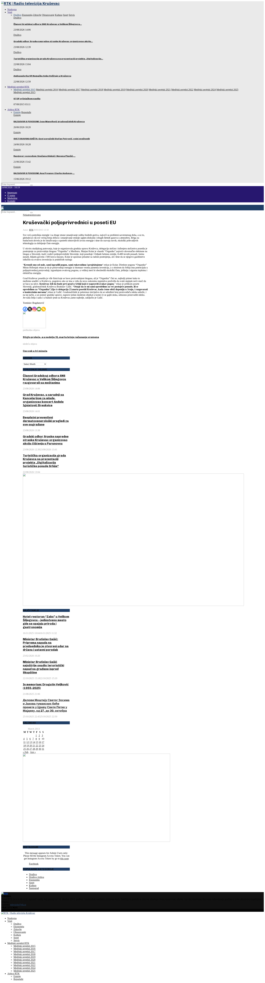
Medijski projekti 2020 (24, 959)
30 (40, 749)
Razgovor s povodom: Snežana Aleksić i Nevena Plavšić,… (44, 156)
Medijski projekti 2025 (24, 970)
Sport (31, 882)
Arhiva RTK (13, 109)
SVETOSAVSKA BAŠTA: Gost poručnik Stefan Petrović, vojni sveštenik (51, 138)
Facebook (33, 863)
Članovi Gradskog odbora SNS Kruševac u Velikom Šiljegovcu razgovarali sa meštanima (44, 379)
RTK (31, 230)
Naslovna (12, 9)
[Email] (39, 309)
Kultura (32, 885)
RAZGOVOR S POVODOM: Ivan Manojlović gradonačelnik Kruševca (49, 121)
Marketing (12, 198)
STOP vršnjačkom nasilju (26, 98)
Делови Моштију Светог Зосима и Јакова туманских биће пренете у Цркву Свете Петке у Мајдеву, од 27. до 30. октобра (46, 705)
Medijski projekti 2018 (24, 954)
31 (43, 749)
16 (40, 742)
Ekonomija (34, 880)
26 (27, 749)
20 (30, 745)
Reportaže (18, 979)
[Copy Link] (43, 309)
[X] (29, 309)
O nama (11, 195)
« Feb (25, 752)
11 (24, 742)
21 (34, 745)
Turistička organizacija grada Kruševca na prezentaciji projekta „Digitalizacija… (58, 58)
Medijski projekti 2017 (24, 951)
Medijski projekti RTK (18, 87)
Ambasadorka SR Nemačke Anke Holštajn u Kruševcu (42, 76)
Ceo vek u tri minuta (35, 350)
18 (24, 745)
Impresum (12, 192)
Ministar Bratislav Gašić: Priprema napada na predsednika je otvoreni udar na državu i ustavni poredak (46, 644)
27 (30, 749)
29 (37, 749)
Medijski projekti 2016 (24, 948)
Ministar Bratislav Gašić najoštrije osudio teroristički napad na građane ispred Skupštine (43, 667)
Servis (16, 940)
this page (64, 858)
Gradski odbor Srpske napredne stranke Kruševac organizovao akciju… (53, 41)
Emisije (17, 115)
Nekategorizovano (32, 215)
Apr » (33, 752)
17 (43, 742)
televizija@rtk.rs (18, 904)
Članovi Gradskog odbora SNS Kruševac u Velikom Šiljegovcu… (47, 24)
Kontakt (11, 201)
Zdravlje (17, 929)
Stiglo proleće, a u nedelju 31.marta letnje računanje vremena (61, 337)
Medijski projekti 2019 (24, 957)
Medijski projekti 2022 (24, 965)
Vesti (9, 12)
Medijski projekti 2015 (24, 92)
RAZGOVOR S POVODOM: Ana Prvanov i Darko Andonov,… (44, 173)
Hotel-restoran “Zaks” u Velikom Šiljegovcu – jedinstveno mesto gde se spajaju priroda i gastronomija (46, 622)
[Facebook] (25, 309)
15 (37, 742)
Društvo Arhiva (36, 877)
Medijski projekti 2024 (24, 968)
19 (27, 745)
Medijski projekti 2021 (24, 962)
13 (30, 742)
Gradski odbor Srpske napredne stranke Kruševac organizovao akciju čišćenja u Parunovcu (46, 440)
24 (43, 745)
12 (27, 742)
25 (24, 749)
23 (40, 745)
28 (34, 749)
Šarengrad (34, 888)
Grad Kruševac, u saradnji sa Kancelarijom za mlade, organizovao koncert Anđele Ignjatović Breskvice (43, 400)
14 (34, 742)
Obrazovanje (19, 932)
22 (37, 745)
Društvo (17, 17)
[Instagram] (34, 309)
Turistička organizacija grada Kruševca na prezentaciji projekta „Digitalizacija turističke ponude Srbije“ (44, 461)
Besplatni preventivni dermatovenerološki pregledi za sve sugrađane (46, 421)
